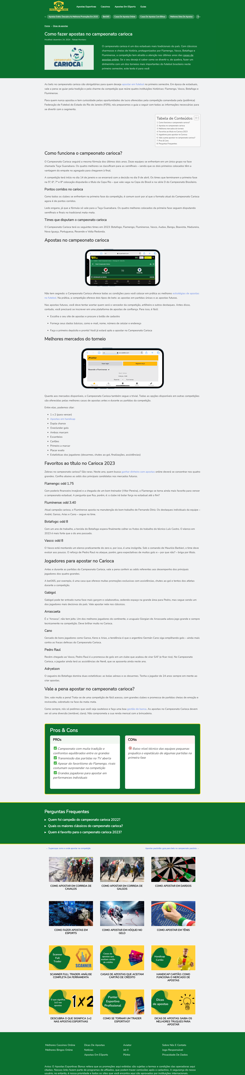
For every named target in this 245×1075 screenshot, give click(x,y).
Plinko (126, 1054)
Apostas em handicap (62, 419)
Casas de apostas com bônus (152, 16)
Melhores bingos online (59, 1050)
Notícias (88, 1050)
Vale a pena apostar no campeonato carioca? (177, 137)
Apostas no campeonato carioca (172, 125)
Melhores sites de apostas (181, 16)
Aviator (127, 1045)
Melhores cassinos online (60, 1045)
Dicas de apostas (60, 26)
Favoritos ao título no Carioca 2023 (173, 131)
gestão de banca (136, 709)
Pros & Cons (164, 140)
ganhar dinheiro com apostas (138, 471)
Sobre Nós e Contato (174, 1045)
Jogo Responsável (172, 1050)
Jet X (126, 1050)
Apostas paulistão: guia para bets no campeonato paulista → (172, 848)
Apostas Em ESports (125, 6)
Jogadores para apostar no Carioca (173, 134)
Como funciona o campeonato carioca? (174, 122)
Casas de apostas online (124, 16)
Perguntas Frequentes (168, 143)
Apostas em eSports (96, 1054)
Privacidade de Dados (175, 1054)
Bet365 (106, 16)
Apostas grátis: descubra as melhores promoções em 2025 (73, 16)
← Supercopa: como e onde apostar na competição (68, 848)
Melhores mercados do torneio (171, 128)
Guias (143, 6)
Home (47, 26)
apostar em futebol (133, 84)
